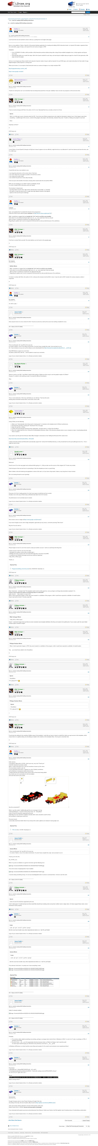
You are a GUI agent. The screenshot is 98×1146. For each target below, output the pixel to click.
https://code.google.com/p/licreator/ (32, 519)
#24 (88, 732)
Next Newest (18, 1120)
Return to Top (28, 1132)
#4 (88, 146)
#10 (88, 318)
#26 (88, 844)
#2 (88, 87)
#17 (88, 516)
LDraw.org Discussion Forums (14, 18)
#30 (88, 1007)
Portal (70, 9)
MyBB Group (31, 1140)
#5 (88, 167)
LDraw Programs (24, 18)
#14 (88, 418)
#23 (88, 697)
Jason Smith (18, 312)
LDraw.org (22, 1132)
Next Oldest (11, 1120)
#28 (88, 921)
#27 (88, 895)
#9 (88, 300)
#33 (88, 1098)
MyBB (22, 1140)
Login (20, 12)
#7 (88, 237)
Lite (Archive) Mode (36, 1132)
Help (89, 9)
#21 (88, 639)
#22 (88, 672)
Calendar (82, 9)
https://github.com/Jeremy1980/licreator (45, 1102)
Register (25, 12)
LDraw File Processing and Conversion (37, 18)
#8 (88, 262)
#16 (88, 490)
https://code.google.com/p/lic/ (16, 71)
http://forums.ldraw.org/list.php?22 (43, 213)
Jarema (35, 36)
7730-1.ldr (14, 829)
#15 (88, 459)
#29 (88, 948)
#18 (88, 544)
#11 (88, 341)
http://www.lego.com (65, 1143)
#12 (88, 371)
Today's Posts (87, 14)
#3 (88, 106)
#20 (88, 613)
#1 (88, 36)
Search (76, 9)
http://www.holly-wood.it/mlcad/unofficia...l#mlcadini (21, 438)
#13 (88, 394)
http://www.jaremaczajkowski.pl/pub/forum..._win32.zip (58, 348)
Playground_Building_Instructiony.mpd (20, 568)
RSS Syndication (44, 1132)
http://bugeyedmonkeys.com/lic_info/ (18, 68)
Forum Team (10, 1132)
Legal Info (27, 1136)
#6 (88, 208)
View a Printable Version (14, 1125)
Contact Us (16, 1132)
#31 (88, 1033)
